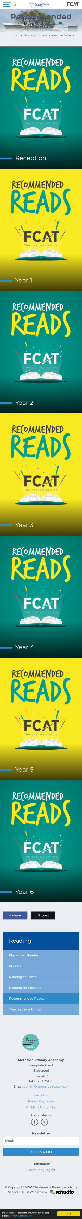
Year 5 (24, 769)
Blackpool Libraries (24, 955)
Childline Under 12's (41, 1107)
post (45, 915)
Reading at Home (22, 977)
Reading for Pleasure (25, 988)
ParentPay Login (41, 1101)
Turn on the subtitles (25, 1009)
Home (12, 35)
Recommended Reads (26, 998)
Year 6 (24, 891)
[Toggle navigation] (7, 4)
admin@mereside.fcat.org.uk (46, 1086)
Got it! (68, 1213)
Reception (30, 158)
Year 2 (24, 402)
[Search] (14, 4)
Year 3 (24, 525)
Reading (30, 35)
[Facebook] (34, 1122)
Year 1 (23, 280)
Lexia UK (41, 1095)
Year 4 (24, 647)
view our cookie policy (22, 1215)
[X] (44, 1122)
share (16, 915)
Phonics (15, 966)
